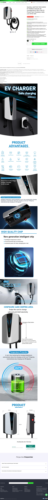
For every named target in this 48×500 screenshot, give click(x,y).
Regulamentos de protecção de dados (17, 490)
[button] (33, 2)
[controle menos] (27, 44)
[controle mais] (30, 44)
